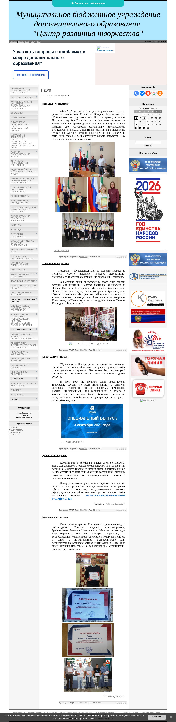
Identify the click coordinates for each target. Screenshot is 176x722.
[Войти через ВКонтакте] (142, 93)
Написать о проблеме (31, 74)
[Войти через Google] (154, 93)
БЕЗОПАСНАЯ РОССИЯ (55, 357)
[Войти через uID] (136, 93)
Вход (33, 41)
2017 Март (15, 432)
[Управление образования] (148, 365)
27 (136, 128)
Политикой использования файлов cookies (74, 719)
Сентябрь (60, 96)
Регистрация (23, 41)
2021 (52, 96)
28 (140, 128)
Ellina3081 (83, 257)
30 (148, 128)
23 (148, 125)
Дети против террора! (54, 455)
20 (136, 125)
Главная (13, 41)
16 (148, 121)
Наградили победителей (55, 104)
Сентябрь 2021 (148, 109)
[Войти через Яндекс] (148, 93)
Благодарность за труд (55, 517)
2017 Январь (16, 427)
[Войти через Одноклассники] (160, 93)
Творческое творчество (55, 263)
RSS (38, 41)
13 (136, 121)
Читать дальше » (61, 250)
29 (144, 128)
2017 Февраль (17, 430)
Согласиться (157, 717)
